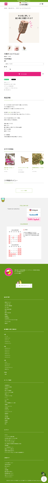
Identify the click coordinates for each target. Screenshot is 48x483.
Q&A (6, 468)
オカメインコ (7, 350)
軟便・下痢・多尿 (8, 312)
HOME (5, 8)
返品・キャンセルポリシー (9, 475)
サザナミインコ (7, 348)
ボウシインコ (7, 365)
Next (38, 28)
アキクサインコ (7, 341)
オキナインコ (7, 353)
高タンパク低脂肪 (8, 390)
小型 (5, 334)
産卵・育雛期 (7, 418)
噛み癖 (6, 323)
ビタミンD (7, 409)
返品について (7, 82)
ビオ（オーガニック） (8, 411)
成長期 (6, 420)
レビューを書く (24, 190)
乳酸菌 (6, 404)
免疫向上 (6, 388)
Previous (10, 28)
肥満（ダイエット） (8, 302)
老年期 (6, 422)
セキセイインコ (7, 338)
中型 (5, 346)
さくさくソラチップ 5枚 (23, 167)
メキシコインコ (7, 357)
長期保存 (6, 413)
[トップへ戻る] (44, 476)
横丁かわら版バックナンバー (10, 440)
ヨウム (6, 362)
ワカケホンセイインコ (8, 367)
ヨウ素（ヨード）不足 (8, 395)
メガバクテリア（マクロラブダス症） (11, 319)
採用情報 (6, 445)
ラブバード (7, 339)
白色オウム (7, 369)
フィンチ (6, 336)
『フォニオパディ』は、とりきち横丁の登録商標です (14, 452)
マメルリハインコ (8, 343)
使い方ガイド (7, 466)
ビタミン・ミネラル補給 (9, 392)
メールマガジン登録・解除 (9, 436)
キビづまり (7, 307)
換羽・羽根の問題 (8, 309)
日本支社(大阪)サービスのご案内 (11, 438)
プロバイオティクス (8, 406)
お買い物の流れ (8, 464)
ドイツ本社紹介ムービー (9, 447)
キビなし (6, 415)
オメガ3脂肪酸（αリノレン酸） (10, 402)
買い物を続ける (7, 89)
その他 (5, 372)
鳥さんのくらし (11, 8)
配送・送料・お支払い (8, 471)
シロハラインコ (7, 355)
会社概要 (6, 469)
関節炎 (6, 314)
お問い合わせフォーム (24, 286)
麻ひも (10, 112)
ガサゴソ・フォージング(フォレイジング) (23, 8)
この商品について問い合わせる (10, 88)
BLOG (6, 434)
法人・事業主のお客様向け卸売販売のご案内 (13, 443)
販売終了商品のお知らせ (9, 450)
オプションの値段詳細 (8, 86)
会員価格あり (7, 385)
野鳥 (6, 374)
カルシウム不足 (7, 321)
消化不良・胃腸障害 (8, 305)
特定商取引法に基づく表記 (10, 84)
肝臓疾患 (6, 316)
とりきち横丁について (9, 462)
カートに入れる (24, 74)
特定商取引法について (9, 473)
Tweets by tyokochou (13, 208)
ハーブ (6, 397)
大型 (5, 360)
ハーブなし (7, 399)
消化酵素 (6, 416)
